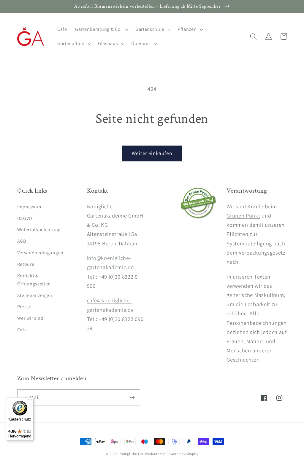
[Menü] (30, 401)
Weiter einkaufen (152, 153)
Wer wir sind (30, 318)
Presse (24, 306)
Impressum (29, 207)
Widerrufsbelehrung (39, 229)
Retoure (25, 264)
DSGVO (24, 218)
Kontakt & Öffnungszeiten (34, 280)
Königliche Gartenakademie (142, 453)
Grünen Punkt (243, 215)
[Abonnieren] (132, 397)
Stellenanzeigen (34, 295)
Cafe (22, 330)
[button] (101, 29)
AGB (21, 241)
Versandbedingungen (40, 253)
